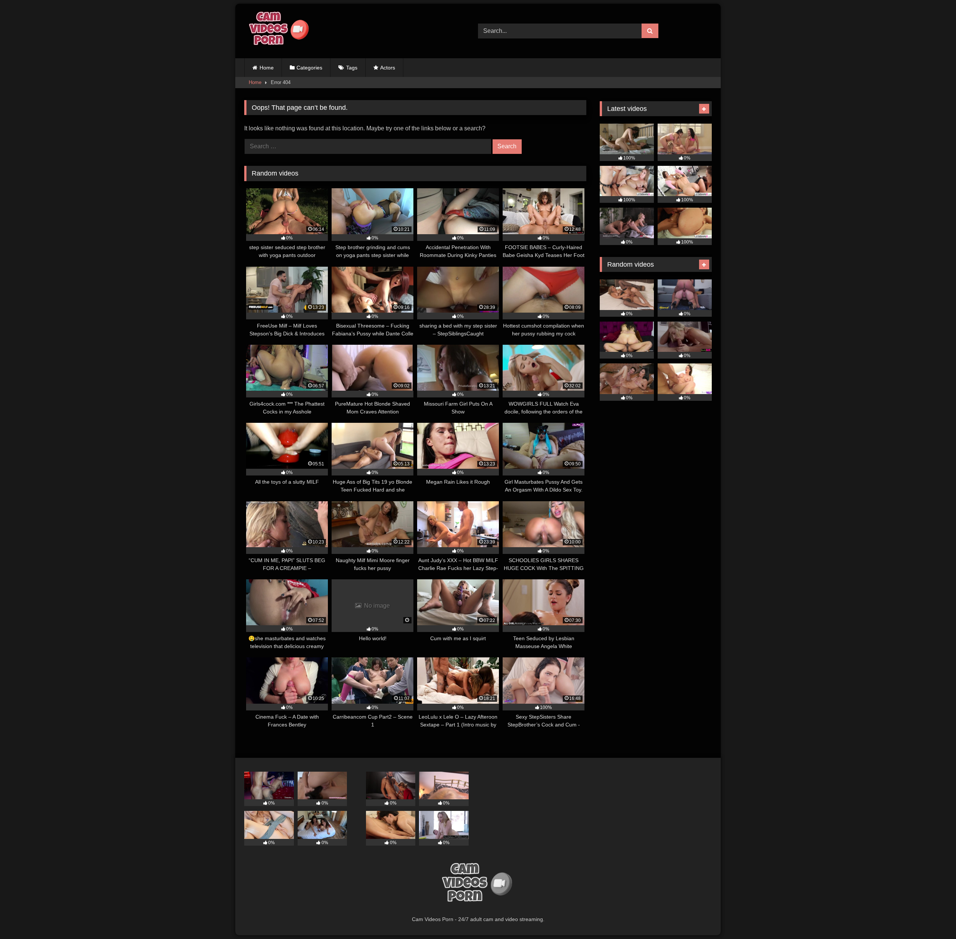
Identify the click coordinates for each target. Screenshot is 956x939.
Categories (309, 68)
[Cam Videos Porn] (277, 31)
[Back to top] (933, 916)
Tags (351, 68)
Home (267, 68)
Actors (387, 68)
